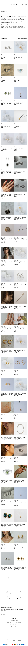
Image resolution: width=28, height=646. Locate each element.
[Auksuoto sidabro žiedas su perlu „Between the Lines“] (20, 471)
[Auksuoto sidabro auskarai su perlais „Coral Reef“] (20, 384)
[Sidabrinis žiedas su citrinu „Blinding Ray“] (7, 230)
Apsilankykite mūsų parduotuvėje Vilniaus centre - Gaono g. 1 (14, 1)
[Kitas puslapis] (19, 577)
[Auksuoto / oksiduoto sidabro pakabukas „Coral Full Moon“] (20, 407)
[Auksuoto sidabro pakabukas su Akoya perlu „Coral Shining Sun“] (20, 493)
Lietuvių (19, 640)
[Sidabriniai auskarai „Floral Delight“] (20, 185)
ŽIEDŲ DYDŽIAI (14, 627)
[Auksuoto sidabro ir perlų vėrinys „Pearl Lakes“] (20, 428)
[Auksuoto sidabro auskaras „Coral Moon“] (7, 139)
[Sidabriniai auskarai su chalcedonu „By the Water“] (7, 558)
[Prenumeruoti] (25, 614)
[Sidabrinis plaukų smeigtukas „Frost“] (20, 297)
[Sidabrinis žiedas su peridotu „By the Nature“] (7, 471)
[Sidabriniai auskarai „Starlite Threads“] (7, 493)
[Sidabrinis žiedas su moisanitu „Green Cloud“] (20, 450)
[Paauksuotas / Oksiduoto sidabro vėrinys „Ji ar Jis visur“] (20, 230)
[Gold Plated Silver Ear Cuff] (20, 341)
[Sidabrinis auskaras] (7, 276)
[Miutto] (14, 4)
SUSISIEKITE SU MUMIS (14, 620)
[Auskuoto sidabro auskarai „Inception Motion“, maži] (7, 428)
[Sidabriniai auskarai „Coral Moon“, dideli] (20, 253)
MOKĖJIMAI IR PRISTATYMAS (14, 624)
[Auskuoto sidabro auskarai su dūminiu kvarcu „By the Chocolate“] (20, 558)
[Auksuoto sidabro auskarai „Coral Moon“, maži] (20, 47)
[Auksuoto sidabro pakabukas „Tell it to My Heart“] (20, 116)
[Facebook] (14, 635)
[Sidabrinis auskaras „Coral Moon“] (20, 139)
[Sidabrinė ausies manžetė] (7, 70)
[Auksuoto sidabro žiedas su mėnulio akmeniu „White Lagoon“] (7, 319)
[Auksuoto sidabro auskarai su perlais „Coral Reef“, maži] (20, 537)
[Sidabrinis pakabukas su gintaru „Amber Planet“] (7, 208)
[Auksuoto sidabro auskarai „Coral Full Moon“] (7, 253)
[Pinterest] (16, 635)
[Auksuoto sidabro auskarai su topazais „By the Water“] (20, 208)
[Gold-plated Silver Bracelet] (7, 407)
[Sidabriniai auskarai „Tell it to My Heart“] (7, 47)
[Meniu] (3, 4)
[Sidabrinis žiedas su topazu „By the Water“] (20, 70)
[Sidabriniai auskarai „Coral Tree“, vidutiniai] (20, 162)
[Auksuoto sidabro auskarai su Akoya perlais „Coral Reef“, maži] (7, 384)
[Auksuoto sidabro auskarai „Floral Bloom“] (20, 363)
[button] (22, 4)
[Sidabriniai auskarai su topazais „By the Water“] (7, 116)
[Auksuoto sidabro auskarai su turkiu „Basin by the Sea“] (7, 515)
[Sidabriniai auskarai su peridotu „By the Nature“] (7, 93)
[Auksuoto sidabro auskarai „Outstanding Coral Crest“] (7, 341)
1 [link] (8, 577)
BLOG (14, 631)
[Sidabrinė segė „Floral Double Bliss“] (20, 276)
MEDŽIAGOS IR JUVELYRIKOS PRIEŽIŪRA (14, 622)
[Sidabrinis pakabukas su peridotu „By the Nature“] (7, 162)
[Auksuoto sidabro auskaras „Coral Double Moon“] (7, 297)
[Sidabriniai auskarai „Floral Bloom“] (7, 450)
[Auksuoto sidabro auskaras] (7, 363)
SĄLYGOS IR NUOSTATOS (14, 629)
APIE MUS (14, 618)
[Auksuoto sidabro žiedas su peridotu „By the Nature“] (7, 185)
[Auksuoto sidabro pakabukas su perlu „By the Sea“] (20, 93)
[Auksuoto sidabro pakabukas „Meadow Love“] (7, 537)
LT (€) (14, 640)
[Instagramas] (11, 635)
